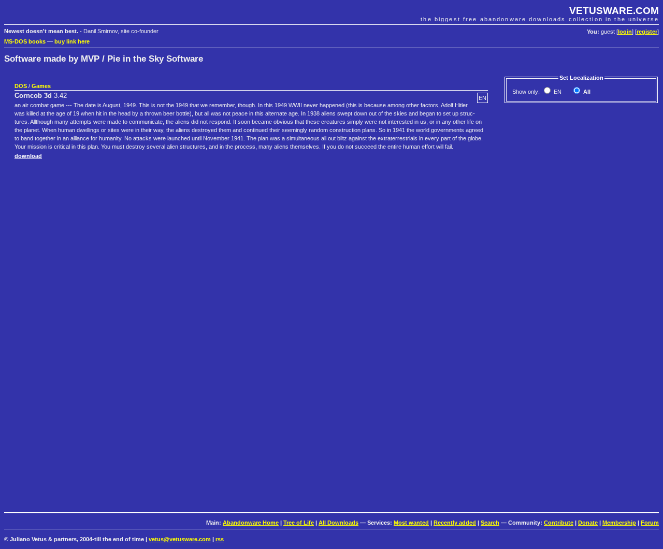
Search (490, 522)
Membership (619, 522)
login (625, 31)
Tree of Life (298, 522)
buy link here (72, 41)
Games (41, 86)
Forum (650, 522)
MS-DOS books (25, 41)
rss (219, 539)
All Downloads (338, 522)
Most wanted (411, 522)
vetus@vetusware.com (180, 539)
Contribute (558, 522)
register (647, 31)
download (28, 156)
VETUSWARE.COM (614, 10)
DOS (21, 86)
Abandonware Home (251, 522)
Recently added (455, 522)
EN (556, 92)
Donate (588, 522)
